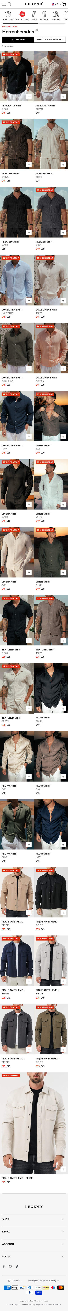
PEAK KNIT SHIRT (11, 105)
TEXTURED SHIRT (11, 649)
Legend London (26, 1301)
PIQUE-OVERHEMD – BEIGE (17, 1178)
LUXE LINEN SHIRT (12, 309)
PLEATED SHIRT (10, 173)
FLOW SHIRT (43, 717)
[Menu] (4, 4)
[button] (9, 4)
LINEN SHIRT (43, 445)
